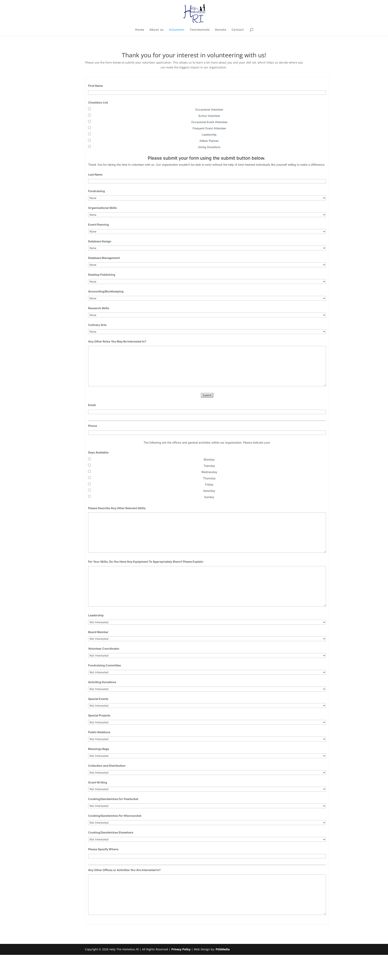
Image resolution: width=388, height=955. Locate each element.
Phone (92, 425)
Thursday (209, 478)
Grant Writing (97, 782)
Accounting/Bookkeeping (105, 291)
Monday (209, 459)
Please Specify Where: (103, 849)
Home (139, 29)
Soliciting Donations (102, 682)
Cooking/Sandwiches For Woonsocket (114, 815)
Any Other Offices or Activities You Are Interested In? (124, 870)
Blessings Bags (98, 749)
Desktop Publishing (101, 274)
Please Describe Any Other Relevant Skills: (117, 508)
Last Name (95, 174)
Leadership (209, 134)
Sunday (209, 497)
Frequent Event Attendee (209, 128)
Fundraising (96, 191)
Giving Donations (209, 147)
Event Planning (98, 224)
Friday (209, 484)
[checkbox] (89, 109)
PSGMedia (223, 949)
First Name (95, 85)
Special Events (98, 699)
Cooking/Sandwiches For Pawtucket (113, 799)
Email (92, 405)
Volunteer (177, 29)
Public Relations (99, 732)
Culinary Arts (97, 325)
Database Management (104, 258)
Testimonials (200, 29)
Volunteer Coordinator (103, 648)
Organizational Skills (102, 207)
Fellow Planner (209, 140)
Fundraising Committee (104, 665)
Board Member (98, 632)
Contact (238, 29)
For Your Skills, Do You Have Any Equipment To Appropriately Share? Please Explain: (146, 561)
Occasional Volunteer (209, 109)
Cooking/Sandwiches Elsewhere (110, 832)
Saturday (209, 490)
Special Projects (99, 715)
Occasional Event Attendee (209, 122)
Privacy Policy (181, 949)
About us (157, 29)
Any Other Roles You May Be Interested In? (117, 341)
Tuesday (209, 465)
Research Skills (98, 308)
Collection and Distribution (106, 765)
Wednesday (209, 472)
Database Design (99, 241)
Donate (220, 29)
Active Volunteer (209, 115)
